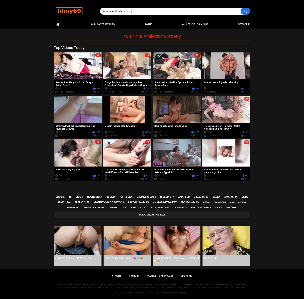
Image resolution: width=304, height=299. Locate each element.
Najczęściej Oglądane (195, 24)
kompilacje (181, 207)
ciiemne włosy (146, 196)
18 (70, 196)
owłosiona (220, 202)
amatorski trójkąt (165, 202)
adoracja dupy (190, 202)
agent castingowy (95, 207)
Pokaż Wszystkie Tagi (152, 214)
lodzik (60, 196)
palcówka (231, 207)
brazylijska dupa (138, 202)
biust (79, 196)
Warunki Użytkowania (160, 276)
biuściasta (167, 197)
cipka (206, 202)
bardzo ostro (138, 207)
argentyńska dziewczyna (108, 202)
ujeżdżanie (201, 197)
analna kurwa (238, 202)
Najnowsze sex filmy (102, 24)
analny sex (73, 207)
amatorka (231, 197)
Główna (58, 24)
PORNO (148, 24)
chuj (124, 207)
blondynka (94, 196)
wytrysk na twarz (160, 207)
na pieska (126, 196)
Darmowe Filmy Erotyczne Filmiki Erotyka (144, 293)
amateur (184, 197)
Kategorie (244, 24)
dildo (245, 197)
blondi (110, 196)
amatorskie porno (201, 207)
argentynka (82, 202)
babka (216, 197)
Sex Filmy (186, 276)
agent (113, 207)
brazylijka (64, 202)
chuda (218, 207)
